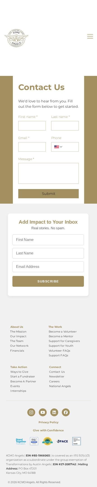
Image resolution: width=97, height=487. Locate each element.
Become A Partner (23, 381)
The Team (16, 341)
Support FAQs (58, 355)
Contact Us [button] (57, 371)
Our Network (19, 345)
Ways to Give (19, 371)
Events (15, 386)
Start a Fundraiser (22, 376)
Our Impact (18, 336)
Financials (17, 350)
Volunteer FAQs (59, 350)
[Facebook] (66, 412)
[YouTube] (43, 412)
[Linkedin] (54, 412)
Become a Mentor (61, 336)
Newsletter (56, 376)
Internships (18, 390)
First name (27, 117)
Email (23, 138)
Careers (54, 381)
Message (26, 159)
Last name (60, 117)
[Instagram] (31, 412)
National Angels (60, 386)
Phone (56, 138)
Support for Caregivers (64, 341)
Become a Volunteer (63, 331)
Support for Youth (61, 345)
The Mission (18, 331)
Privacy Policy (48, 422)
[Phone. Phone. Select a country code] (58, 147)
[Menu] (90, 36)
